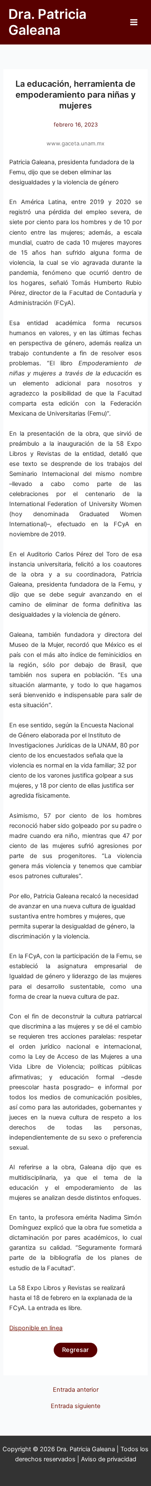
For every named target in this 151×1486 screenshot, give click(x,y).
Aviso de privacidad (108, 1459)
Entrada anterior (76, 1390)
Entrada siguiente (75, 1406)
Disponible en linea (35, 1328)
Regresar (75, 1350)
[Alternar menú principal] (134, 22)
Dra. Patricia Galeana (47, 22)
